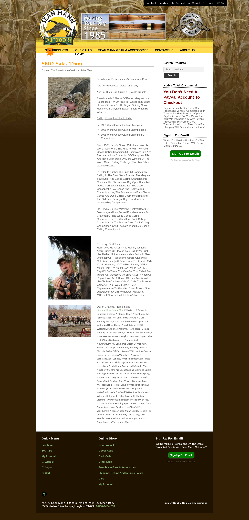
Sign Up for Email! (185, 153)
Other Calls (105, 461)
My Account (178, 3)
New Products (56, 50)
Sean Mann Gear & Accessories (123, 50)
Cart (222, 3)
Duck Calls (105, 456)
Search (171, 75)
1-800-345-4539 (105, 506)
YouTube (164, 3)
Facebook (151, 3)
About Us (187, 50)
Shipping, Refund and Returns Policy (121, 473)
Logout (210, 3)
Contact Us (164, 50)
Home (79, 54)
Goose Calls (106, 450)
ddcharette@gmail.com (110, 310)
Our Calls (83, 50)
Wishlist (195, 3)
